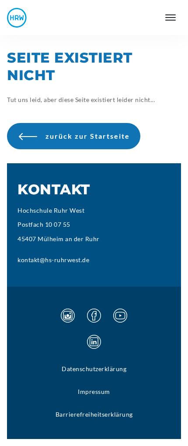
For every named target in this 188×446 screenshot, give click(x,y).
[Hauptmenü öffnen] (170, 17)
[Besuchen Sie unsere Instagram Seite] (67, 315)
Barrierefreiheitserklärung (94, 414)
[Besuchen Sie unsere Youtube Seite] (120, 315)
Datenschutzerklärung (94, 368)
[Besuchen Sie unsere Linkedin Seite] (94, 341)
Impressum (94, 391)
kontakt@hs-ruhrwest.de (53, 259)
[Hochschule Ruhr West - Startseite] (17, 18)
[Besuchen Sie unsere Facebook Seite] (94, 315)
